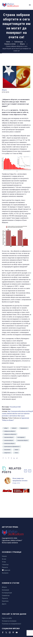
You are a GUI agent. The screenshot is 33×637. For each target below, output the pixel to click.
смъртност (7, 452)
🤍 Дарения (6, 570)
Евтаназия (5, 590)
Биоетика (5, 601)
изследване (21, 437)
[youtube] (17, 632)
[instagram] (10, 632)
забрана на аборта (9, 431)
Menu (30, 5)
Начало (4, 556)
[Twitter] (6, 458)
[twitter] (6, 632)
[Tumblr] (11, 458)
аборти (14, 428)
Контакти (5, 573)
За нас (4, 559)
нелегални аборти (9, 443)
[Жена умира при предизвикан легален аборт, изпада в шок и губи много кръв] (8, 480)
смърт (16, 449)
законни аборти (8, 437)
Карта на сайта (7, 618)
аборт (6, 428)
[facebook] (3, 632)
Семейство (6, 595)
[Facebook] (3, 458)
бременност (24, 428)
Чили (16, 452)
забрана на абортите (10, 434)
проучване (7, 449)
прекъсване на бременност (12, 446)
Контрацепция (7, 593)
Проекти (5, 567)
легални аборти (8, 440)
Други (4, 604)
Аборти (4, 90)
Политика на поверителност (11, 624)
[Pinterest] (8, 458)
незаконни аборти (23, 440)
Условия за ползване (9, 621)
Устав (4, 562)
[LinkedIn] (14, 458)
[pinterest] (13, 632)
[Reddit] (17, 458)
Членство (5, 564)
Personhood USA (15, 407)
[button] (25, 470)
